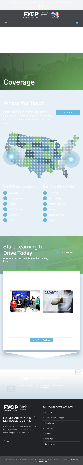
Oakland (13, 214)
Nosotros (48, 412)
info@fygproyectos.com (64, 2)
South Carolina (57, 214)
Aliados (48, 433)
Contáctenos (50, 444)
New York (54, 193)
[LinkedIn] (43, 6)
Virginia (53, 209)
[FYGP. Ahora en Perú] (25, 301)
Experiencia (49, 423)
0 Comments (65, 319)
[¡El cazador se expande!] (58, 301)
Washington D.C (57, 203)
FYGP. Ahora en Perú (25, 315)
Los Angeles (15, 198)
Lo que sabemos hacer (54, 418)
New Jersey (55, 198)
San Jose (14, 220)
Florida (52, 220)
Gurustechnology (42, 462)
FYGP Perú (49, 428)
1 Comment (32, 318)
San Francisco (16, 209)
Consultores (50, 439)
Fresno (12, 203)
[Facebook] (39, 6)
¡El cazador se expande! (58, 315)
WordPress (74, 459)
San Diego (14, 193)
